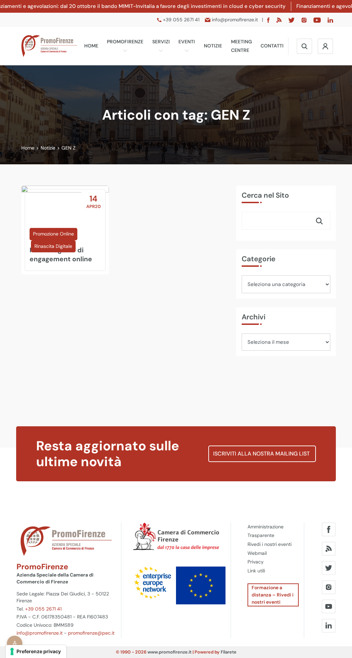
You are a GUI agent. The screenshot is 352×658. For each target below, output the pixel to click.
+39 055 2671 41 (43, 609)
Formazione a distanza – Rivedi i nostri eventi (273, 594)
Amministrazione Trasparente (266, 531)
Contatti (272, 46)
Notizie (213, 46)
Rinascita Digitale (53, 246)
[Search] (319, 221)
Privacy (256, 562)
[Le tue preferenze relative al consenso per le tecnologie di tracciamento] (36, 651)
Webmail (257, 553)
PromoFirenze (125, 42)
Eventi (186, 42)
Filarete (228, 652)
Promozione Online (53, 234)
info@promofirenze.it (39, 633)
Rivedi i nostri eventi (270, 544)
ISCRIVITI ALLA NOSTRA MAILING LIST (262, 453)
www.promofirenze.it (169, 652)
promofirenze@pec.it (91, 633)
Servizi (161, 42)
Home (91, 46)
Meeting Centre (241, 46)
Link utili (256, 571)
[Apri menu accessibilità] (14, 643)
